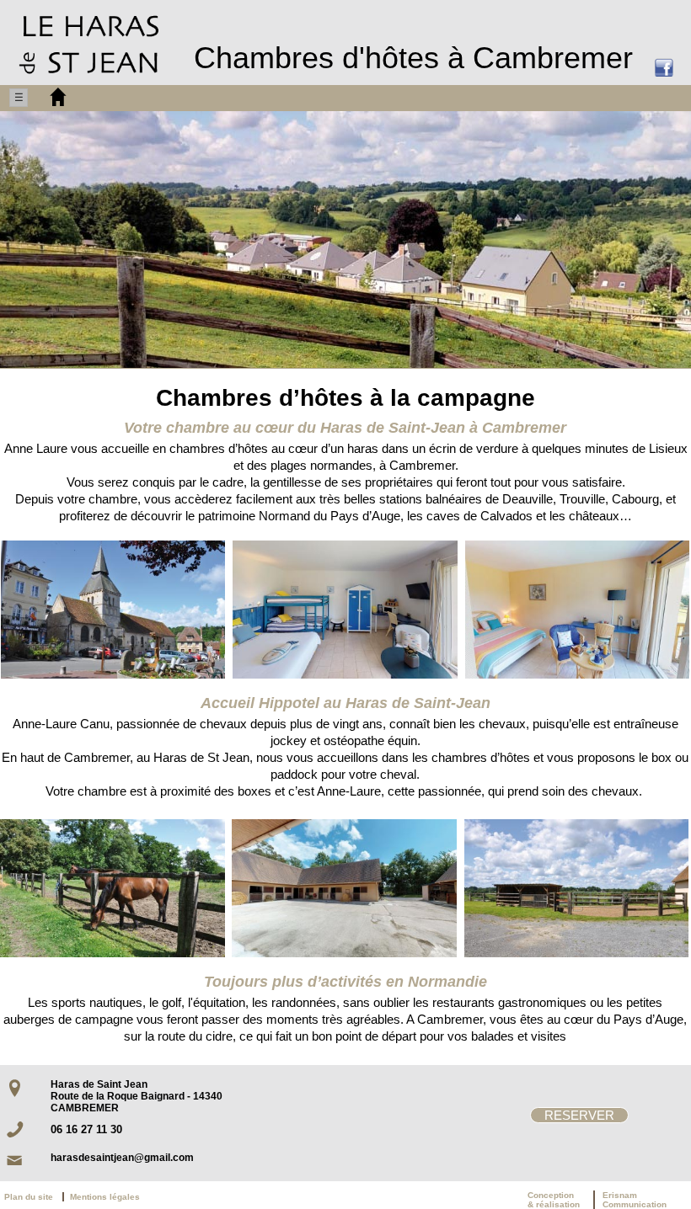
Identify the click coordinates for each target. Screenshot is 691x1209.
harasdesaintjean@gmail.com (122, 1158)
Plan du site (32, 1196)
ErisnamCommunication (635, 1199)
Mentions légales (105, 1196)
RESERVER (579, 1115)
